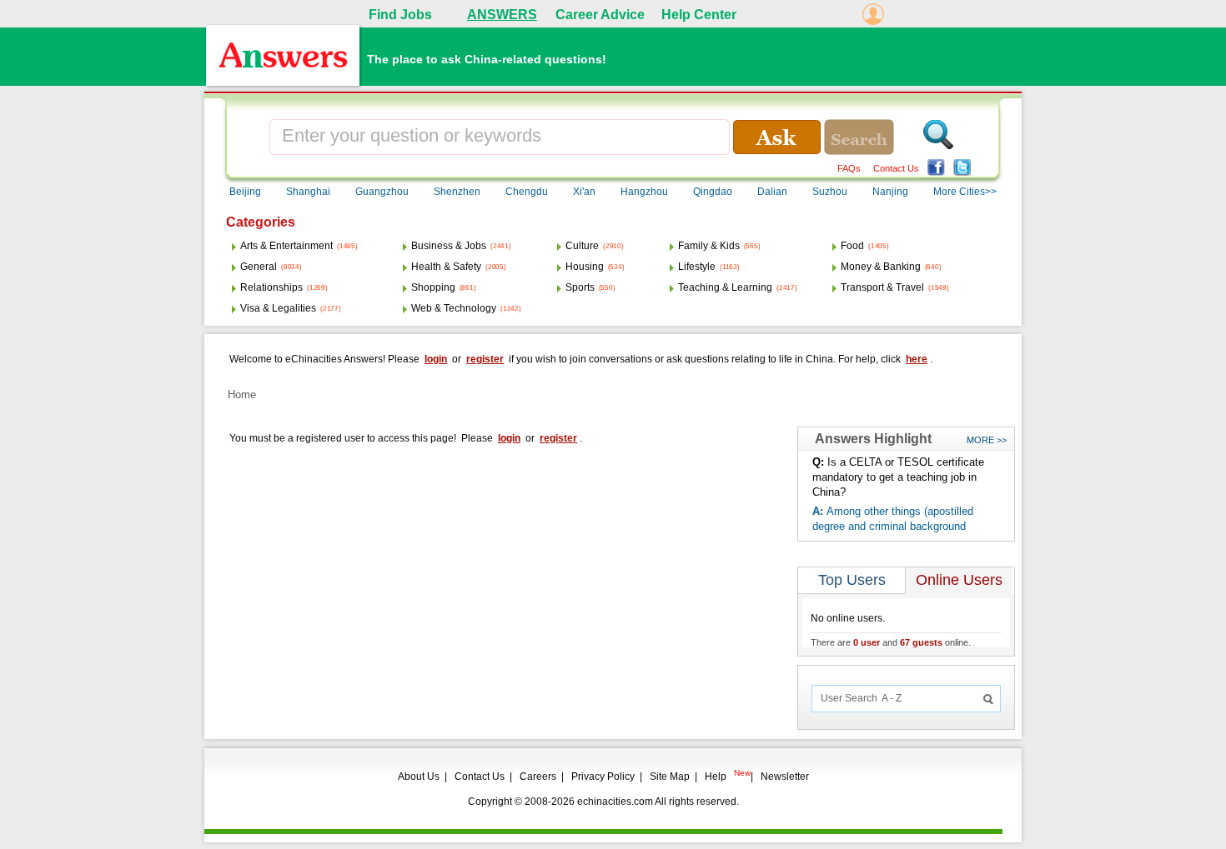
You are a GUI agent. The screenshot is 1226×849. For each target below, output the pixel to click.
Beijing (245, 191)
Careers (538, 776)
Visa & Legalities (278, 308)
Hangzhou (644, 191)
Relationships (271, 287)
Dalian (772, 191)
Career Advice (600, 14)
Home (242, 394)
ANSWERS (502, 14)
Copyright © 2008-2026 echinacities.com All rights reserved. (603, 801)
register (485, 359)
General (258, 266)
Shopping (433, 287)
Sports (580, 287)
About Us (419, 776)
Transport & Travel (882, 287)
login (436, 359)
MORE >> (987, 440)
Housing (584, 266)
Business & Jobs (448, 246)
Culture (582, 246)
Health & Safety (446, 266)
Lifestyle (697, 266)
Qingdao (712, 191)
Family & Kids (709, 246)
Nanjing (890, 191)
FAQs (849, 168)
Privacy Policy (603, 776)
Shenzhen (457, 191)
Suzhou (829, 191)
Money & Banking (881, 266)
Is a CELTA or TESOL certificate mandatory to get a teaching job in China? (898, 477)
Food (852, 246)
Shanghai (308, 191)
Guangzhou (382, 191)
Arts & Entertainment (286, 246)
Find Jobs (400, 14)
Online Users (959, 580)
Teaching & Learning (725, 287)
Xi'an (584, 191)
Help (715, 776)
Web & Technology (453, 308)
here (916, 359)
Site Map (670, 776)
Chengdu (526, 191)
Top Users (852, 580)
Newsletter (785, 776)
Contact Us (896, 168)
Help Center (698, 14)
